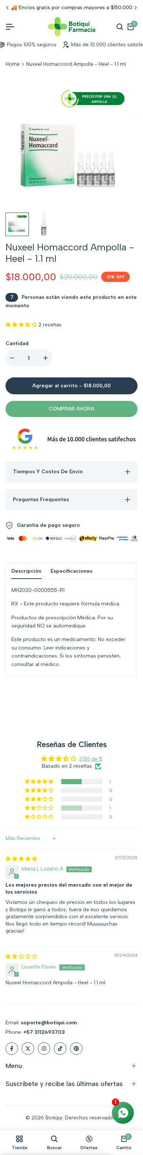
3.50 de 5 (90, 759)
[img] (21, 859)
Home (13, 64)
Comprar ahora (71, 409)
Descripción (26, 571)
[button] (22, 325)
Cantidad (17, 343)
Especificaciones (71, 571)
